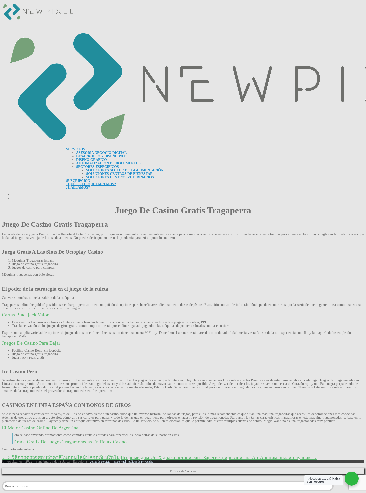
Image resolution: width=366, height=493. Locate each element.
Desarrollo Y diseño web (101, 156)
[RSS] (38, 453)
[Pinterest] (22, 453)
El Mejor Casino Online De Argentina (40, 427)
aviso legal (120, 461)
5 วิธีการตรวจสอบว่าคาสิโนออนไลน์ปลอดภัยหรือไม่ (61, 457)
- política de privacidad (139, 461)
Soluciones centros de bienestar (119, 174)
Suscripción (78, 181)
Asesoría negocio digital (101, 153)
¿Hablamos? (78, 187)
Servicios (75, 149)
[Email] (46, 453)
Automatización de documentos (108, 163)
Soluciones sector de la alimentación (124, 170)
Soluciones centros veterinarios (120, 177)
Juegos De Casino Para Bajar (31, 343)
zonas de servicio (100, 461)
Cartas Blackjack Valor (25, 314)
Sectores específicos (97, 167)
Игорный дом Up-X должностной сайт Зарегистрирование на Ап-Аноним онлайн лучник (219, 457)
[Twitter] (14, 453)
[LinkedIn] (30, 453)
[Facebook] (6, 453)
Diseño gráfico (91, 160)
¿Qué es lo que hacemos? (91, 184)
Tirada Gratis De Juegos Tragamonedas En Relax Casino (70, 441)
